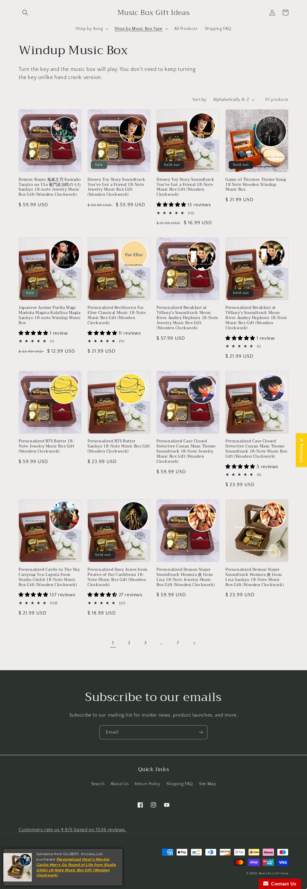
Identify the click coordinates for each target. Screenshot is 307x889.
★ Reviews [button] (301, 450)
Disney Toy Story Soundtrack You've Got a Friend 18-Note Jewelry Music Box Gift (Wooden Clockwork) (116, 187)
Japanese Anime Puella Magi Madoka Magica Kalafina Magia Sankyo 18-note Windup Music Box (50, 315)
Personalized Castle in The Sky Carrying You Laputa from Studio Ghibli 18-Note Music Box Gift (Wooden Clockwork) (49, 577)
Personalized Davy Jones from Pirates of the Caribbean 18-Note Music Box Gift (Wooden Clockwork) (118, 577)
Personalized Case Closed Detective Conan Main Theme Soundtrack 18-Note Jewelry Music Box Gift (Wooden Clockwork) (186, 451)
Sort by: (199, 99)
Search (98, 784)
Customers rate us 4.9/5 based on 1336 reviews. (73, 829)
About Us (120, 784)
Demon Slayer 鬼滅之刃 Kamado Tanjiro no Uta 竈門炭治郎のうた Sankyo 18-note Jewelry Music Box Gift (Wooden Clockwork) (50, 187)
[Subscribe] (200, 732)
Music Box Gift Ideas (273, 873)
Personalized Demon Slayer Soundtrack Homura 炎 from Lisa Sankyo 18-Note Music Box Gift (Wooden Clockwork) (254, 577)
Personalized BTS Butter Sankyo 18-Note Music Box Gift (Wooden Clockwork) (119, 446)
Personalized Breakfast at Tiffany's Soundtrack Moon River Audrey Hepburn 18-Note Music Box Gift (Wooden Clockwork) (256, 317)
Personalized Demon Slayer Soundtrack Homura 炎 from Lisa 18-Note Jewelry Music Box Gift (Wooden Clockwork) (185, 577)
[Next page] (194, 643)
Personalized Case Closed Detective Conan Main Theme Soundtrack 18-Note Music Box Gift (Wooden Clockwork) (256, 449)
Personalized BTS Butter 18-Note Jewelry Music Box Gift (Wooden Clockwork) (46, 446)
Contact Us (282, 883)
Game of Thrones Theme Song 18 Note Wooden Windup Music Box (255, 184)
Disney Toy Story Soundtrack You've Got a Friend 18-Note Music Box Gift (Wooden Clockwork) (185, 187)
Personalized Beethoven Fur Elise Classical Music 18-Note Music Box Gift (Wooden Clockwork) (117, 315)
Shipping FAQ (179, 784)
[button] (25, 12)
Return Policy (147, 784)
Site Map (207, 784)
